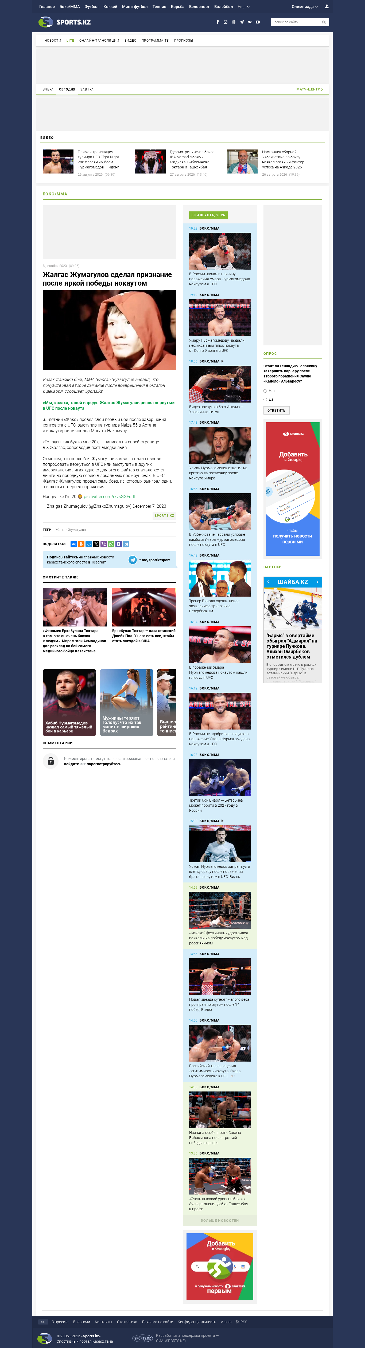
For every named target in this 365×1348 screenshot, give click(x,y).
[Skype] (117, 544)
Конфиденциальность (197, 1322)
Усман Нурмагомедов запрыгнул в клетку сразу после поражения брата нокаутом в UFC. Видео (219, 871)
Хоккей (110, 6)
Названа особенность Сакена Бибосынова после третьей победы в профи (215, 1137)
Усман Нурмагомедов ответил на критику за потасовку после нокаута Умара (218, 473)
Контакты (103, 1322)
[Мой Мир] (88, 544)
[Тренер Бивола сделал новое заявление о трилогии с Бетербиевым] (220, 578)
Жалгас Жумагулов (71, 530)
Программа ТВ (155, 40)
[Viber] (102, 544)
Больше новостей (220, 1221)
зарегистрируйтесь (104, 764)
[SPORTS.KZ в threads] (234, 22)
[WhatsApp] (110, 544)
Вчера (48, 89)
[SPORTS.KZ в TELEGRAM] (242, 22)
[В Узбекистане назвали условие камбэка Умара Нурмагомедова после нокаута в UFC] (220, 511)
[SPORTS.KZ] (292, 489)
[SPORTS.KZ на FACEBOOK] (218, 22)
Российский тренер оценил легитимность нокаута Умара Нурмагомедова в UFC (215, 1071)
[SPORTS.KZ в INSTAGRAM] (226, 22)
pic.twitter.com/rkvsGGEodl (109, 496)
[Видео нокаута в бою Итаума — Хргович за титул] (220, 384)
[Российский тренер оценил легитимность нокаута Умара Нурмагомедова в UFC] (220, 1043)
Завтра (87, 89)
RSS (243, 1322)
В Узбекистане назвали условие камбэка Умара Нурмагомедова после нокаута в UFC (217, 539)
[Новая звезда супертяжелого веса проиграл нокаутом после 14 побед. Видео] (220, 976)
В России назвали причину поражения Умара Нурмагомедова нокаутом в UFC (219, 279)
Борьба (177, 6)
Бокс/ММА (70, 6)
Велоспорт (199, 6)
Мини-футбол (135, 6)
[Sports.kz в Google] (220, 1298)
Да (271, 399)
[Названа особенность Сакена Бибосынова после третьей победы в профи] (220, 1109)
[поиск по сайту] (324, 22)
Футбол (92, 6)
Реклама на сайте (157, 1322)
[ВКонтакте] (73, 544)
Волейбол (223, 6)
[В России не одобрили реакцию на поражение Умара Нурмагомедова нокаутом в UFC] (220, 711)
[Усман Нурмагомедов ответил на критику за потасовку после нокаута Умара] (220, 445)
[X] (95, 544)
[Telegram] (125, 544)
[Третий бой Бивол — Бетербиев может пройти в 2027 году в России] (220, 777)
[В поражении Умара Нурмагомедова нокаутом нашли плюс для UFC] (220, 644)
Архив (226, 1322)
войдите (71, 764)
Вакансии (81, 1322)
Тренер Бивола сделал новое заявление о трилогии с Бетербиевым (214, 606)
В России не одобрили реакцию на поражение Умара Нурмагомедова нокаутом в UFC (219, 739)
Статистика (127, 1322)
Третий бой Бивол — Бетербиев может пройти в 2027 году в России (216, 805)
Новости (53, 40)
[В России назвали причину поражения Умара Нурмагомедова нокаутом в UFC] (220, 251)
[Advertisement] (182, 66)
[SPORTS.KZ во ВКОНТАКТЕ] (250, 22)
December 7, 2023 (149, 506)
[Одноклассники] (80, 544)
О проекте (60, 1322)
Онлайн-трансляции (99, 40)
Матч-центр (308, 89)
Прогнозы (183, 40)
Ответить (276, 410)
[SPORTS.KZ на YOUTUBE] (258, 22)
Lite (70, 40)
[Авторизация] (324, 6)
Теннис (159, 6)
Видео (131, 40)
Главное (47, 6)
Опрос (270, 354)
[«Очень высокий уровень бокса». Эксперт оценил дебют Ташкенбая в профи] (220, 1176)
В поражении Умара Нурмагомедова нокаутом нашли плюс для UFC (218, 672)
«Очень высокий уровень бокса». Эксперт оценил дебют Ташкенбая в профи (218, 1204)
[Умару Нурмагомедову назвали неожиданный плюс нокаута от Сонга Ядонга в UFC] (220, 317)
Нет (272, 391)
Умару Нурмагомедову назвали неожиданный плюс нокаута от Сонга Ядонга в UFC (216, 345)
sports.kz (164, 516)
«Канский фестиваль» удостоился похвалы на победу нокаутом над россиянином (218, 938)
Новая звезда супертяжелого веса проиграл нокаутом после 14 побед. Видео (219, 1004)
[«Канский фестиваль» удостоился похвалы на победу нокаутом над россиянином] (220, 910)
